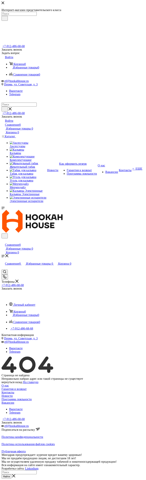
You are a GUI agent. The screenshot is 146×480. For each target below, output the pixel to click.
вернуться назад (12, 382)
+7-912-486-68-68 (13, 46)
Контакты (8, 392)
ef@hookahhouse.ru (16, 81)
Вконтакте (16, 90)
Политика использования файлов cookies (28, 444)
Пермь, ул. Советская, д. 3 (21, 84)
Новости (7, 395)
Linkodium (31, 468)
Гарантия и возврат (14, 389)
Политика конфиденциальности (22, 437)
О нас (5, 385)
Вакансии (8, 402)
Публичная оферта (14, 451)
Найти (6, 476)
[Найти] (5, 18)
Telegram (14, 94)
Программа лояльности (17, 399)
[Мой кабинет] (3, 240)
